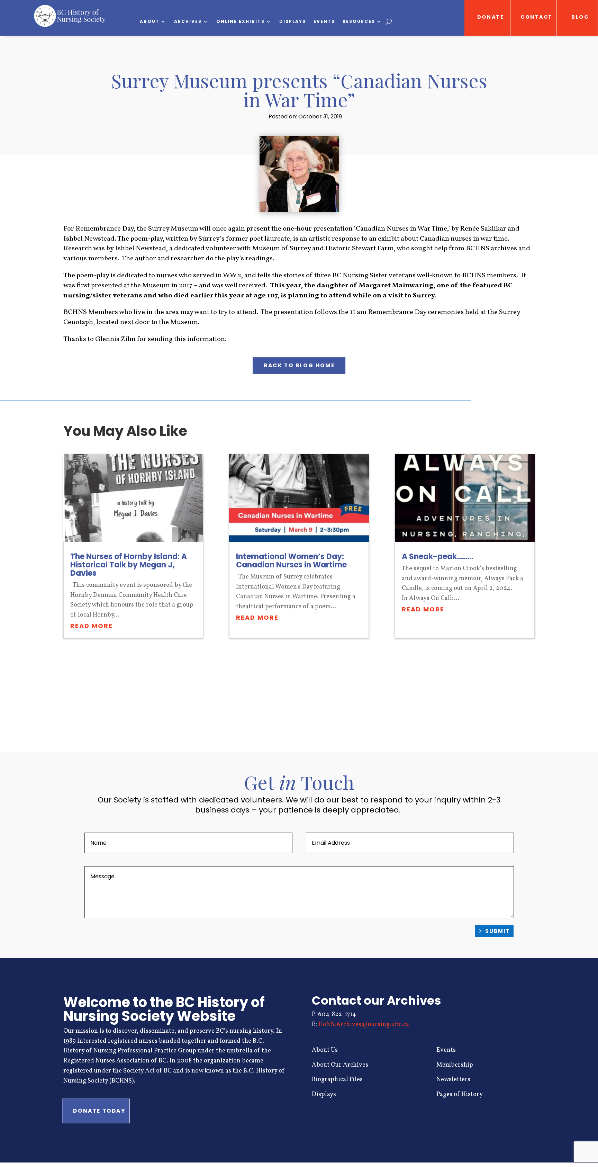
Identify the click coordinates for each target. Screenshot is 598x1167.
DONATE (490, 17)
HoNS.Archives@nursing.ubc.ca (363, 1024)
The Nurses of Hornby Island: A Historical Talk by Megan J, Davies (128, 564)
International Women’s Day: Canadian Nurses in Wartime (291, 560)
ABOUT (150, 21)
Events (324, 21)
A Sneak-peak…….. (437, 556)
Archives (188, 21)
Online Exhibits (240, 21)
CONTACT (537, 17)
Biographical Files (337, 1079)
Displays (292, 21)
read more (91, 625)
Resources (359, 21)
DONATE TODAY (99, 1111)
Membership (454, 1065)
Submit (497, 931)
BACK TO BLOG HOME (299, 365)
